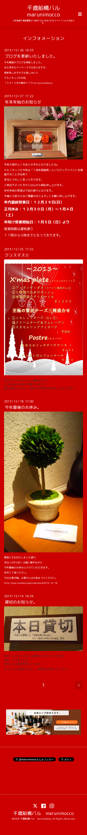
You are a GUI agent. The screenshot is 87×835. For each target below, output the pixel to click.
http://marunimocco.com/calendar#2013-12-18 (30, 583)
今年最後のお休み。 (23, 407)
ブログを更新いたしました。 (31, 56)
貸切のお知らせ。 (21, 602)
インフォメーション (44, 38)
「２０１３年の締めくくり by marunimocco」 (29, 83)
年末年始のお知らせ (23, 102)
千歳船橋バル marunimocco (46, 11)
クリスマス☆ (17, 255)
